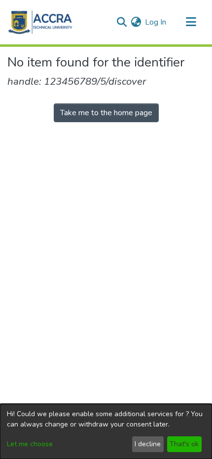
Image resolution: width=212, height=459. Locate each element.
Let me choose (30, 444)
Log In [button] (156, 22)
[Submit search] (121, 22)
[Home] (40, 22)
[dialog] (106, 431)
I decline (148, 444)
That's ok (184, 444)
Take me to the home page (106, 112)
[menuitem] (136, 22)
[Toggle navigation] (191, 22)
